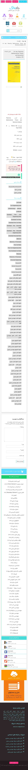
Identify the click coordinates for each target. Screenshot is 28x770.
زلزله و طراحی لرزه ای (15, 540)
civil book (19, 202)
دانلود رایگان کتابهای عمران (14, 297)
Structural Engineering (15, 260)
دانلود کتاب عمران (17, 306)
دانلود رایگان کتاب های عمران (14, 284)
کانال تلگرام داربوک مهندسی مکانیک (14, 747)
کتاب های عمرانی (17, 380)
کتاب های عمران (17, 377)
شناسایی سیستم (14, 565)
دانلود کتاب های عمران (15, 329)
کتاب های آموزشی (15, 579)
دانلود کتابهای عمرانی (16, 344)
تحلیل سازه (15, 509)
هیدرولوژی (15, 630)
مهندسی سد (15, 622)
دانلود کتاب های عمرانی (15, 332)
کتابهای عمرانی (17, 392)
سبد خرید (15, 1)
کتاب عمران (11, 365)
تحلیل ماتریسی (15, 512)
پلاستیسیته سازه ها (16, 272)
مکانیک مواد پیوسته (15, 602)
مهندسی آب (15, 605)
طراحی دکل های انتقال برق (15, 571)
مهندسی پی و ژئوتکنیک (15, 610)
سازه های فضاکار (14, 557)
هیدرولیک (15, 633)
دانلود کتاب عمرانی (16, 312)
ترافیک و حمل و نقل (15, 518)
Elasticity (19, 239)
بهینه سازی (15, 501)
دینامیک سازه (15, 523)
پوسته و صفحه (15, 506)
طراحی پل (15, 568)
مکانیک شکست (15, 599)
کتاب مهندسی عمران (16, 371)
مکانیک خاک (15, 594)
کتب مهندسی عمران (16, 401)
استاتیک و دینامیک (15, 487)
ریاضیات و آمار (15, 537)
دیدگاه (22, 427)
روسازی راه (15, 532)
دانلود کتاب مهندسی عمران (14, 318)
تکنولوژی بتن (15, 520)
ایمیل (22, 450)
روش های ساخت (15, 535)
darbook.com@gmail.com (19, 727)
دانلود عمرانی (11, 300)
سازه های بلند (15, 546)
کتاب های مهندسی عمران (15, 383)
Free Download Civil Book (15, 251)
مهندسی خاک (15, 616)
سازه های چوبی (15, 551)
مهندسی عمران (17, 193)
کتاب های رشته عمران (16, 374)
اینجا (15, 162)
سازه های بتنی (15, 543)
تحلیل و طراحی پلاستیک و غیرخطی (15, 515)
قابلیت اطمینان (15, 577)
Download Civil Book (16, 220)
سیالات (15, 563)
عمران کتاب (18, 365)
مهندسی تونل (15, 613)
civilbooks (18, 212)
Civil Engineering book (15, 206)
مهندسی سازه (15, 619)
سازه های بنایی (15, 549)
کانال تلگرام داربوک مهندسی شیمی (15, 744)
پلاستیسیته (18, 269)
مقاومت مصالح (15, 591)
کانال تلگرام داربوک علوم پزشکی (16, 752)
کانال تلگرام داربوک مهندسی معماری (15, 738)
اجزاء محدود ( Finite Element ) (15, 484)
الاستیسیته (18, 263)
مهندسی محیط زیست (15, 624)
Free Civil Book (17, 245)
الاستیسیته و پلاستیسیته (15, 490)
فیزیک (15, 574)
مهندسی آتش (15, 608)
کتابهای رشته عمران (16, 386)
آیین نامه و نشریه (15, 481)
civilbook (19, 209)
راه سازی (15, 526)
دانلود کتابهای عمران (16, 340)
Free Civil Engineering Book (14, 248)
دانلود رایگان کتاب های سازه (14, 281)
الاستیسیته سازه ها (16, 266)
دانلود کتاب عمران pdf (16, 309)
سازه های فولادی (15, 560)
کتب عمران (18, 398)
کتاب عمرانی (18, 368)
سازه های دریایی (15, 554)
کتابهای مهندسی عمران (15, 395)
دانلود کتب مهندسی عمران (15, 359)
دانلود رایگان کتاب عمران (15, 278)
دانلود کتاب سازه (17, 303)
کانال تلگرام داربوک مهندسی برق (15, 749)
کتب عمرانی (12, 398)
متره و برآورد (15, 585)
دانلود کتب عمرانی (17, 356)
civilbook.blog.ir (11, 209)
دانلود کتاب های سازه (16, 326)
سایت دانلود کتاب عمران (15, 362)
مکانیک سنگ (15, 596)
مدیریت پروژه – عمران (15, 588)
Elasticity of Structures (15, 242)
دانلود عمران (18, 300)
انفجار (14, 495)
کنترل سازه (15, 582)
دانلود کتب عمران (17, 353)
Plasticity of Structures (15, 257)
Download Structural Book (14, 236)
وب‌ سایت (21, 455)
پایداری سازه (15, 504)
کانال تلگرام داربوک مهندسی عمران (15, 741)
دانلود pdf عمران (17, 275)
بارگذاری (15, 498)
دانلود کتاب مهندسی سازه (15, 315)
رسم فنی (15, 529)
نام (23, 444)
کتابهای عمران (18, 389)
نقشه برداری (15, 627)
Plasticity (18, 254)
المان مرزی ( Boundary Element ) (15, 492)
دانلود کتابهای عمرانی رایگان (14, 347)
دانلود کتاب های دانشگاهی (14, 10)
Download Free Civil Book (15, 223)
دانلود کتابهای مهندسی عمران (14, 350)
